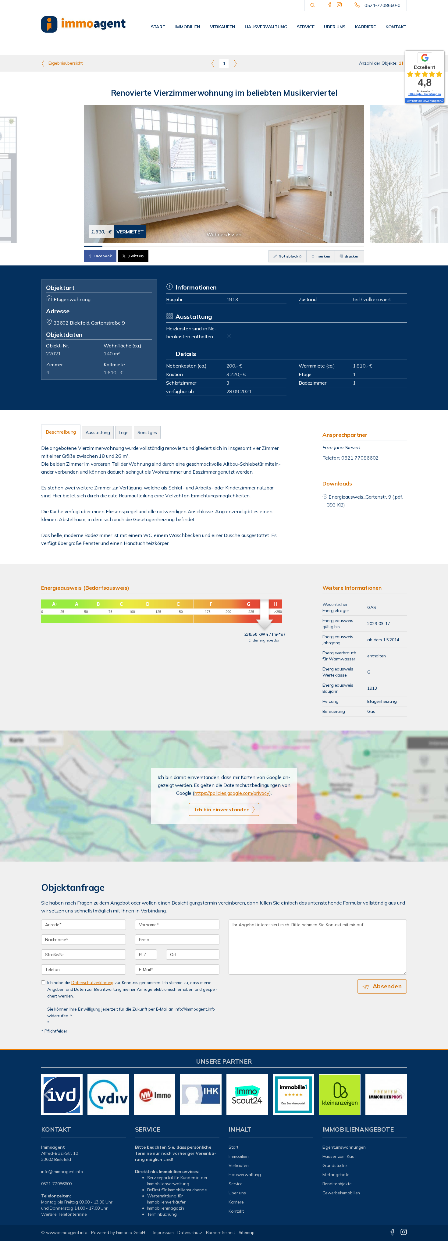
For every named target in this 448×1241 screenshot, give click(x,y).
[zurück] (48, 1094)
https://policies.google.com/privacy (231, 793)
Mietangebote (336, 1174)
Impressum (163, 1232)
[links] (213, 63)
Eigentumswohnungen (344, 1147)
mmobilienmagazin (166, 1208)
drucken (351, 256)
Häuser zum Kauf (339, 1156)
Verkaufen (222, 27)
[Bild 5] (167, 246)
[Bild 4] (149, 246)
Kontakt (396, 27)
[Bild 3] (130, 246)
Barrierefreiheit (220, 1232)
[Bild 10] (261, 246)
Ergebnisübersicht (65, 63)
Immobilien (187, 27)
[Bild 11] (280, 246)
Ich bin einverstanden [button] (222, 809)
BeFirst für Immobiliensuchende (177, 1190)
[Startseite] (83, 24)
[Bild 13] (317, 246)
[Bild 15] (355, 246)
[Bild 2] (111, 246)
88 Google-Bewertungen (424, 94)
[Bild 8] (224, 246)
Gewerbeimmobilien (341, 1193)
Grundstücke (334, 1165)
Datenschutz (189, 1232)
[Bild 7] (205, 246)
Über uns (334, 27)
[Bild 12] (299, 246)
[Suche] (312, 5)
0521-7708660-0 (382, 5)
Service (305, 27)
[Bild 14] (336, 246)
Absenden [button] (387, 986)
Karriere (365, 27)
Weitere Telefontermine (64, 1214)
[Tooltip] (441, 101)
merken (322, 256)
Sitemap (246, 1232)
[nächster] (400, 1094)
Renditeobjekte (337, 1183)
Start (158, 27)
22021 (53, 353)
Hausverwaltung (266, 27)
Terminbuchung (162, 1214)
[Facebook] (329, 5)
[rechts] (235, 63)
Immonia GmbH (130, 1232)
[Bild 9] (242, 246)
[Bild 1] (93, 246)
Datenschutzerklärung (92, 982)
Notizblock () (290, 256)
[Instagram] (339, 5)
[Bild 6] (186, 246)
